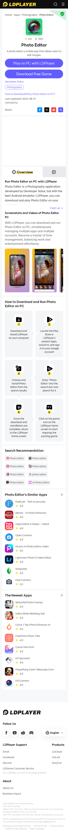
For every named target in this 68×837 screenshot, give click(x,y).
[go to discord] (31, 732)
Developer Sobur (14, 81)
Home (8, 14)
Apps (17, 14)
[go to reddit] (23, 732)
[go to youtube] (14, 732)
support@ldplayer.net (47, 821)
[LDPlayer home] (19, 4)
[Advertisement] (34, 140)
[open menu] (63, 4)
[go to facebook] (6, 732)
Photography (29, 14)
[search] (55, 4)
